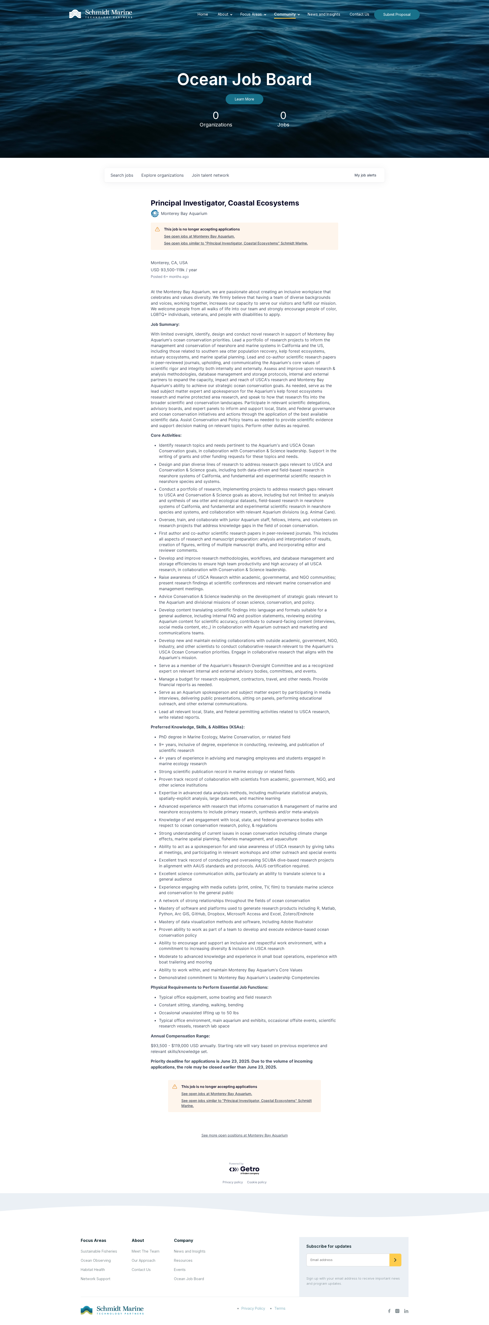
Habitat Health (93, 1269)
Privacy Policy (253, 1308)
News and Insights (324, 14)
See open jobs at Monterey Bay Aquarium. (199, 236)
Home (203, 14)
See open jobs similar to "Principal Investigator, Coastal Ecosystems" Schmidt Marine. (236, 243)
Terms (280, 1308)
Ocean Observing (96, 1260)
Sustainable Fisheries (99, 1251)
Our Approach (143, 1260)
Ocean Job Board (189, 1279)
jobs (122, 175)
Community (285, 14)
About (223, 14)
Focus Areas (251, 14)
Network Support (95, 1279)
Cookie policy (257, 1182)
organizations (162, 175)
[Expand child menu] (231, 14)
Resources (183, 1260)
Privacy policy (233, 1182)
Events (180, 1269)
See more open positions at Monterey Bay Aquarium (244, 1135)
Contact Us (359, 14)
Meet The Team (145, 1251)
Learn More (244, 99)
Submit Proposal (397, 14)
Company (183, 1240)
